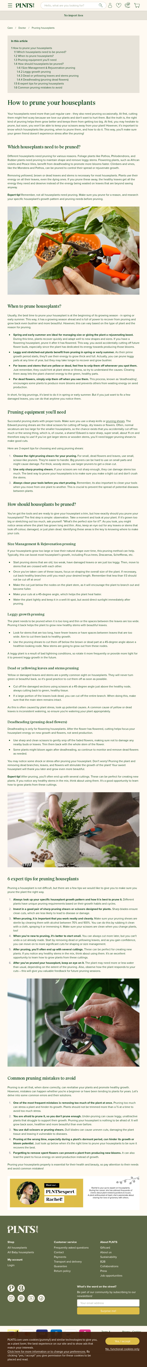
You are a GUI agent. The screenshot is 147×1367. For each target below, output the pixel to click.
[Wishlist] (118, 5)
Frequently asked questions (71, 1247)
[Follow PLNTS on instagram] (11, 1288)
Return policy (62, 1271)
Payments (60, 1257)
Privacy (126, 1331)
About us (106, 1252)
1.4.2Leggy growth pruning (34, 72)
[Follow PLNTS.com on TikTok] (41, 1298)
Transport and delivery (68, 1261)
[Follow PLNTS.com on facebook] (11, 1298)
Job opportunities (111, 1275)
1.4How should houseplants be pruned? (39, 64)
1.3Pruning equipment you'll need (35, 60)
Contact (59, 1252)
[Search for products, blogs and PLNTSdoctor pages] (100, 5)
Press (103, 1271)
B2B (102, 1261)
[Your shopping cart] (137, 5)
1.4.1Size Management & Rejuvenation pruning (46, 68)
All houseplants (17, 1247)
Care (10, 28)
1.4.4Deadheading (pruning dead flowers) (42, 79)
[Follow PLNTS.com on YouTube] (31, 1298)
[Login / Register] (110, 5)
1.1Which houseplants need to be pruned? (40, 52)
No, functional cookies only (122, 1349)
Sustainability (108, 1257)
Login (11, 1265)
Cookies (136, 1331)
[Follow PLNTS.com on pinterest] (21, 1298)
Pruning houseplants (43, 28)
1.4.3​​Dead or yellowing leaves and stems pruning (48, 76)
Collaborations (109, 1266)
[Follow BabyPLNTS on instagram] (21, 1288)
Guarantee (60, 1266)
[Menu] (10, 5)
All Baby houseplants (21, 1252)
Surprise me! (108, 1311)
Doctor (22, 28)
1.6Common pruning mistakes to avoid (38, 87)
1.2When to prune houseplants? (34, 56)
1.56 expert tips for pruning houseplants (39, 83)
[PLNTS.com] (25, 5)
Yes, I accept (122, 1341)
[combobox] (73, 5)
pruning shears (115, 421)
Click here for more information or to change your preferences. (47, 1351)
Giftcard (105, 1247)
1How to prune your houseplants (31, 48)
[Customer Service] (127, 5)
